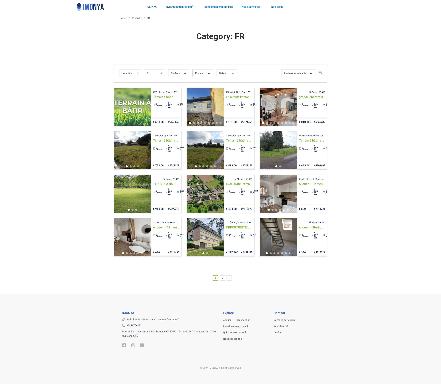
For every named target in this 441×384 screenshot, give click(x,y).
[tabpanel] (132, 107)
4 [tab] (202, 123)
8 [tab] (217, 123)
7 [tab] (213, 123)
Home (123, 18)
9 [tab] (220, 123)
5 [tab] (205, 123)
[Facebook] (124, 345)
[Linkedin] (142, 345)
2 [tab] (194, 123)
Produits (136, 18)
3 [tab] (198, 123)
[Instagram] (133, 345)
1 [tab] (190, 123)
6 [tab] (209, 123)
